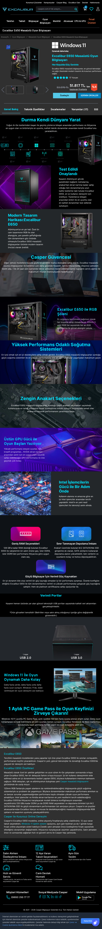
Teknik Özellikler (34, 109)
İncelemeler (58, 109)
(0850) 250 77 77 (20, 897)
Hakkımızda (95, 2)
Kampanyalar (49, 2)
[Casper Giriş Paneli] (98, 9)
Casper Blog (61, 2)
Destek (85, 2)
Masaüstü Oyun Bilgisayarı (39, 37)
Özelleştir (64, 95)
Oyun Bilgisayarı (18, 37)
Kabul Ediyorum (90, 921)
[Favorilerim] (91, 9)
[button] (3, 90)
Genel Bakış (11, 109)
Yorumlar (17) (80, 109)
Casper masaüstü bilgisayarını (74, 781)
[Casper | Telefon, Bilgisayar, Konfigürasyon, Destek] (17, 10)
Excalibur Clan (74, 2)
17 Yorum (73, 77)
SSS (96, 109)
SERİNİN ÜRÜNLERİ (89, 95)
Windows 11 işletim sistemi (34, 823)
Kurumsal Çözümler (34, 2)
